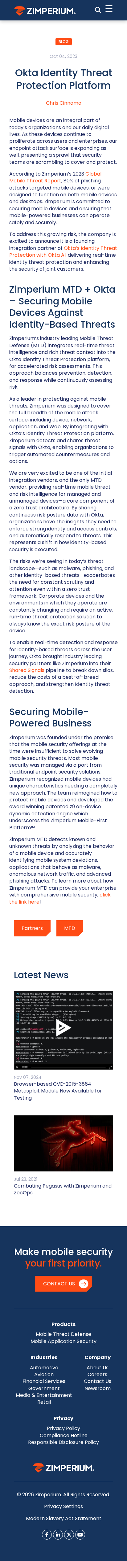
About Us (98, 1367)
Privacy (63, 1418)
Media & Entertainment (44, 1395)
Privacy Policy (63, 1428)
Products (63, 1324)
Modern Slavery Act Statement (63, 1518)
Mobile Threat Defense (63, 1334)
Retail (44, 1402)
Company (97, 1357)
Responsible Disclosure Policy (63, 1442)
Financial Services (44, 1381)
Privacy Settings (63, 1506)
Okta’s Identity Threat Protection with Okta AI (63, 252)
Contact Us (59, 1283)
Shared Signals (26, 670)
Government (44, 1388)
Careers (97, 1374)
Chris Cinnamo (63, 103)
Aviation (44, 1374)
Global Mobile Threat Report (55, 177)
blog (64, 41)
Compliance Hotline (64, 1435)
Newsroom (97, 1388)
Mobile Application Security (63, 1341)
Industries (44, 1357)
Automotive (44, 1367)
